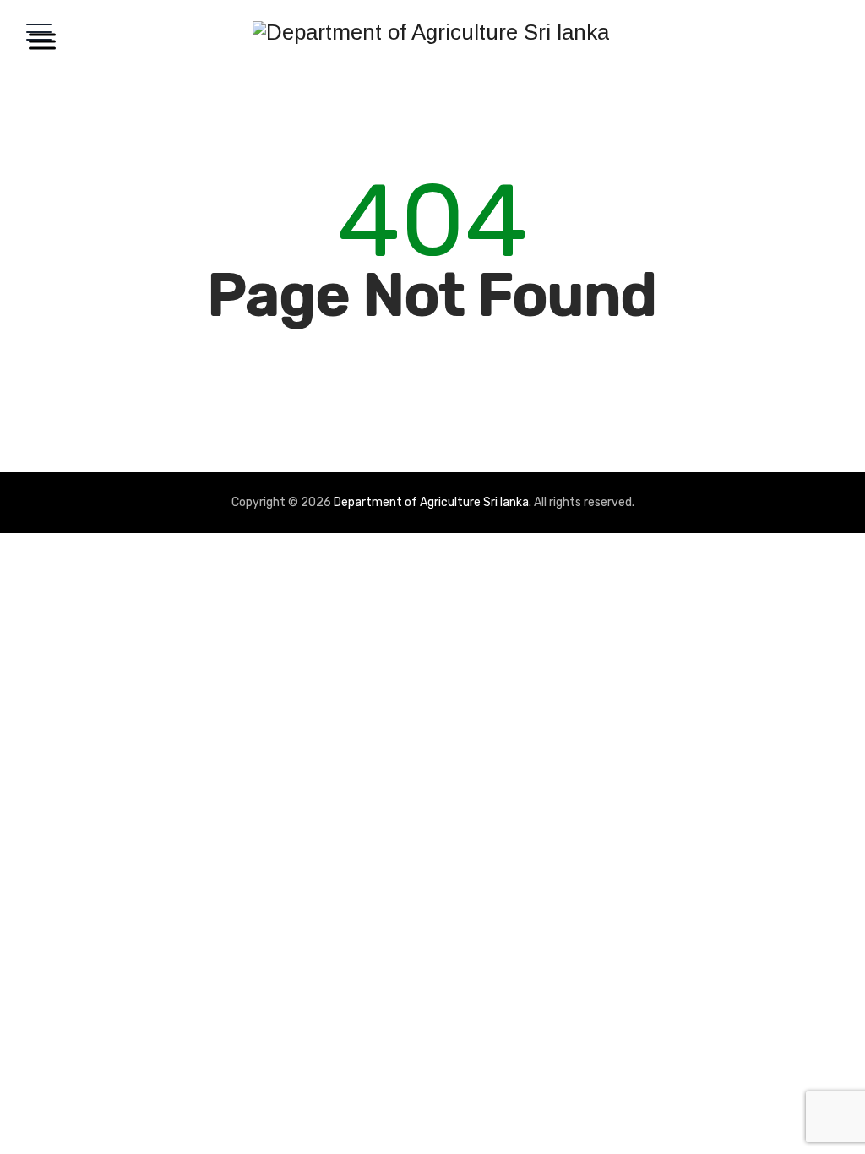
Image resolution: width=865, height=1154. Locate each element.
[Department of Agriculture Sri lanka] (431, 31)
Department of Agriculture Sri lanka (431, 502)
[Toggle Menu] (39, 41)
